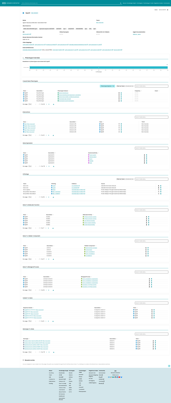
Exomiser (81, 374)
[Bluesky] (121, 377)
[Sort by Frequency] (141, 90)
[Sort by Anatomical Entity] (98, 152)
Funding (51, 383)
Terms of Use (62, 387)
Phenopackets (82, 391)
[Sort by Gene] (27, 90)
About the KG (62, 392)
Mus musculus (99, 22)
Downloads (62, 373)
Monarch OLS (92, 373)
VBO (70, 385)
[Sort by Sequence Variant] (33, 307)
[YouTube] (119, 377)
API (60, 375)
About (124, 3)
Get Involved (102, 373)
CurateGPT (81, 389)
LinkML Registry (92, 382)
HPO (70, 379)
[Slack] (111, 377)
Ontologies (140, 3)
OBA (70, 383)
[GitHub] (115, 377)
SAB (50, 377)
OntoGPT (81, 387)
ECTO (70, 392)
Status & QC (62, 381)
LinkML (80, 379)
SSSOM (80, 381)
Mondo (70, 373)
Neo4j (60, 377)
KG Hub (91, 378)
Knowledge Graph (131, 3)
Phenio (70, 381)
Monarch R (62, 379)
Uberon (71, 375)
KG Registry (92, 380)
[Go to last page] (49, 104)
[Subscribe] (109, 377)
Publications (52, 381)
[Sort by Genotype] (29, 338)
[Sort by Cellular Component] (95, 245)
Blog (100, 377)
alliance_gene (137, 34)
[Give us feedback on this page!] (169, 366)
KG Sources (62, 394)
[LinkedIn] (117, 377)
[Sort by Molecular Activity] (93, 214)
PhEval (80, 376)
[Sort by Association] (43, 90)
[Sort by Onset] (158, 90)
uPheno (71, 377)
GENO (70, 387)
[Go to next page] (46, 104)
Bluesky (101, 383)
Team (50, 375)
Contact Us (52, 379)
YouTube (101, 381)
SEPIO (70, 389)
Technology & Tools (148, 3)
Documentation (63, 385)
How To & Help (62, 383)
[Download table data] (53, 104)
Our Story (51, 373)
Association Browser (62, 399)
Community (167, 3)
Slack (100, 375)
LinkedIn (101, 379)
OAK (80, 383)
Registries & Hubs (158, 3)
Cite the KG (62, 389)
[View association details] (121, 93)
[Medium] (113, 377)
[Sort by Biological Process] (91, 276)
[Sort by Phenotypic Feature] (68, 90)
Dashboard (62, 396)
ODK (80, 385)
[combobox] (71, 3)
